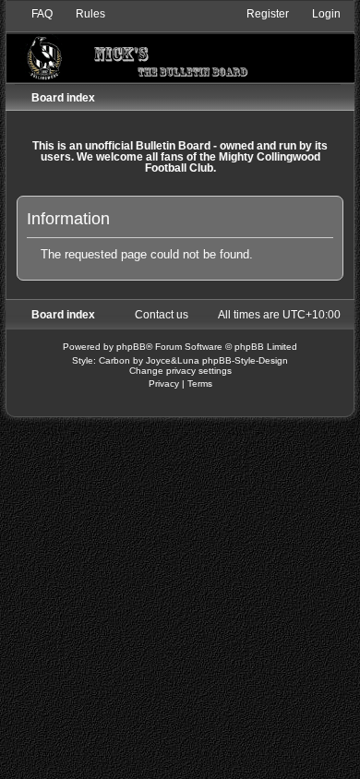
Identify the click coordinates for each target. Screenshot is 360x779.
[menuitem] (34, 13)
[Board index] (179, 44)
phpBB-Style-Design (245, 360)
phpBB (131, 347)
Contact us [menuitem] (161, 314)
